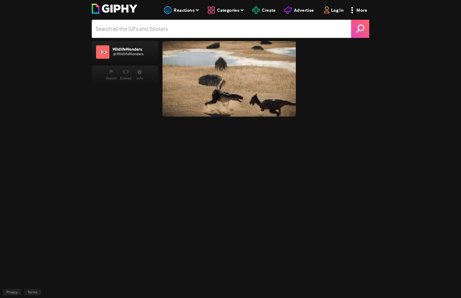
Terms (32, 292)
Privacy (12, 292)
